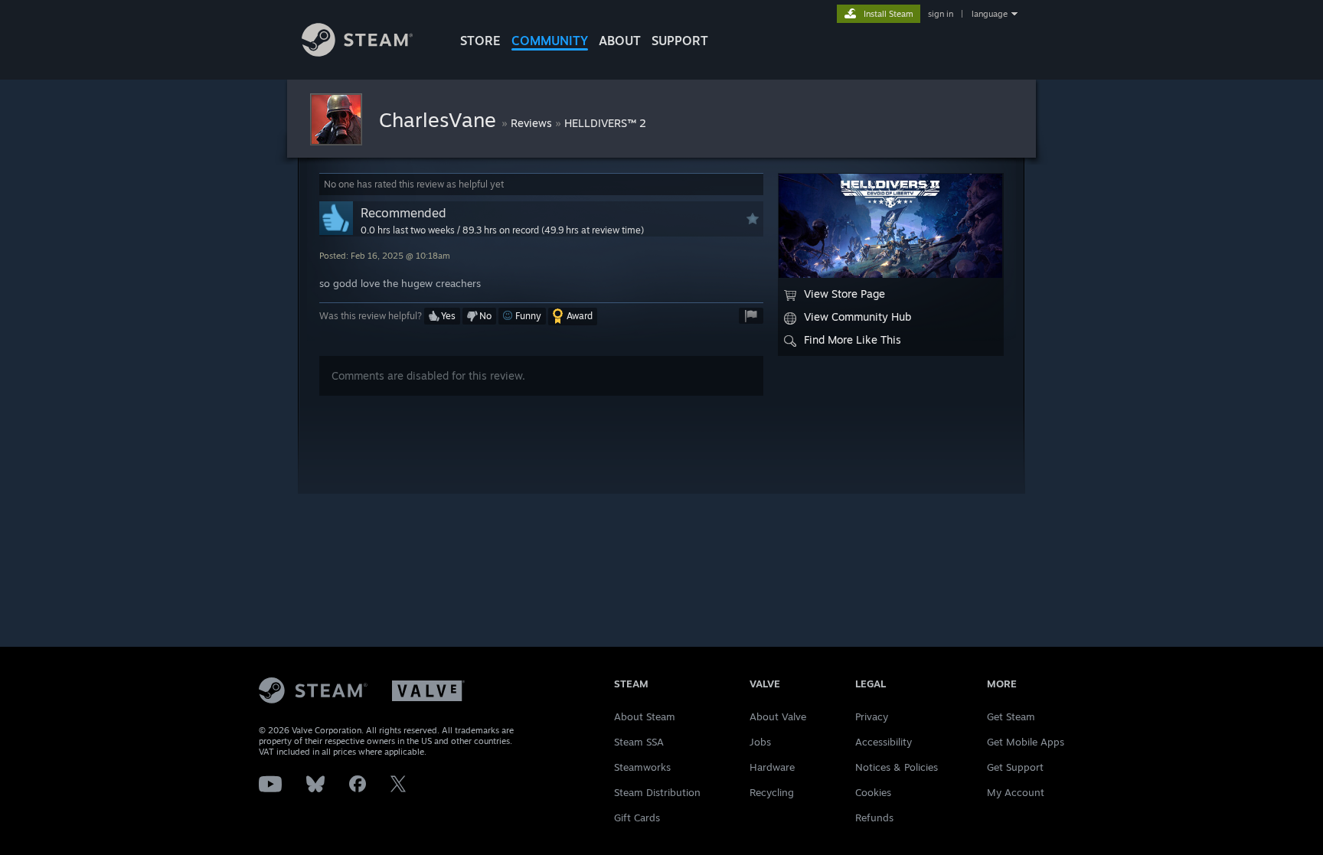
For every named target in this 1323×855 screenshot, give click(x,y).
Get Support (1015, 767)
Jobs (760, 742)
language (990, 13)
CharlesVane (440, 119)
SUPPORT (680, 40)
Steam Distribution (657, 792)
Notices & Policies (896, 767)
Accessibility (883, 742)
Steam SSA (639, 742)
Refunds (874, 817)
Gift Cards (637, 817)
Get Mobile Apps (1025, 742)
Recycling (772, 792)
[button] (442, 316)
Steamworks (642, 767)
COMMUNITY (549, 40)
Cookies (873, 792)
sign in (940, 13)
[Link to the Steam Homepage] (357, 52)
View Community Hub (857, 316)
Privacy (871, 716)
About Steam (644, 716)
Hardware (772, 767)
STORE (480, 40)
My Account (1015, 792)
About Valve (778, 716)
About (620, 40)
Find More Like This (852, 339)
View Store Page (844, 293)
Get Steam (1011, 716)
